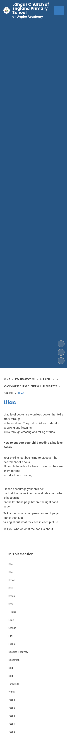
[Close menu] (59, 10)
